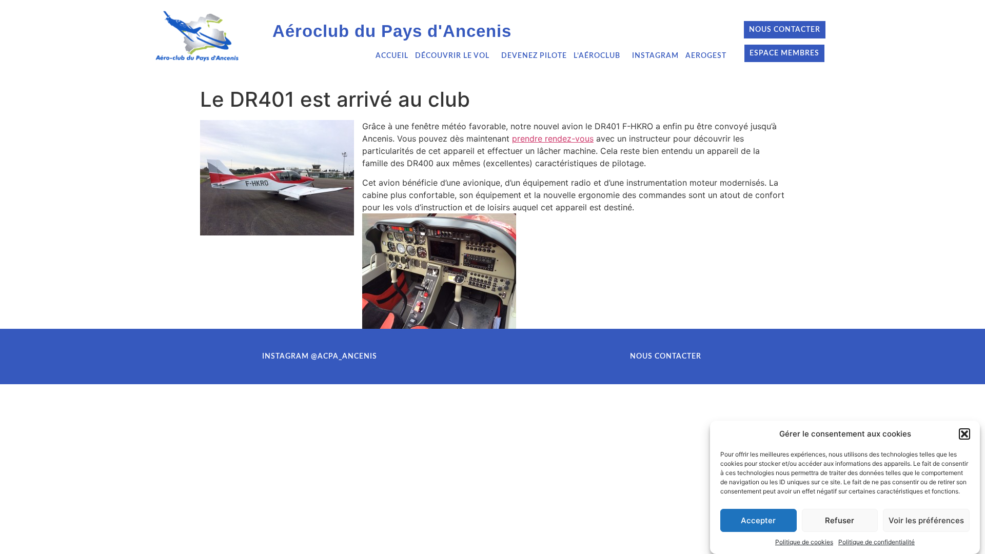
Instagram (655, 56)
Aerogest (705, 56)
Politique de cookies (804, 541)
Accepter (758, 520)
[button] (964, 434)
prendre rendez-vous (553, 138)
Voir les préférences (926, 520)
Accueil (392, 56)
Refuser (839, 520)
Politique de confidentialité (876, 541)
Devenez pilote (534, 56)
